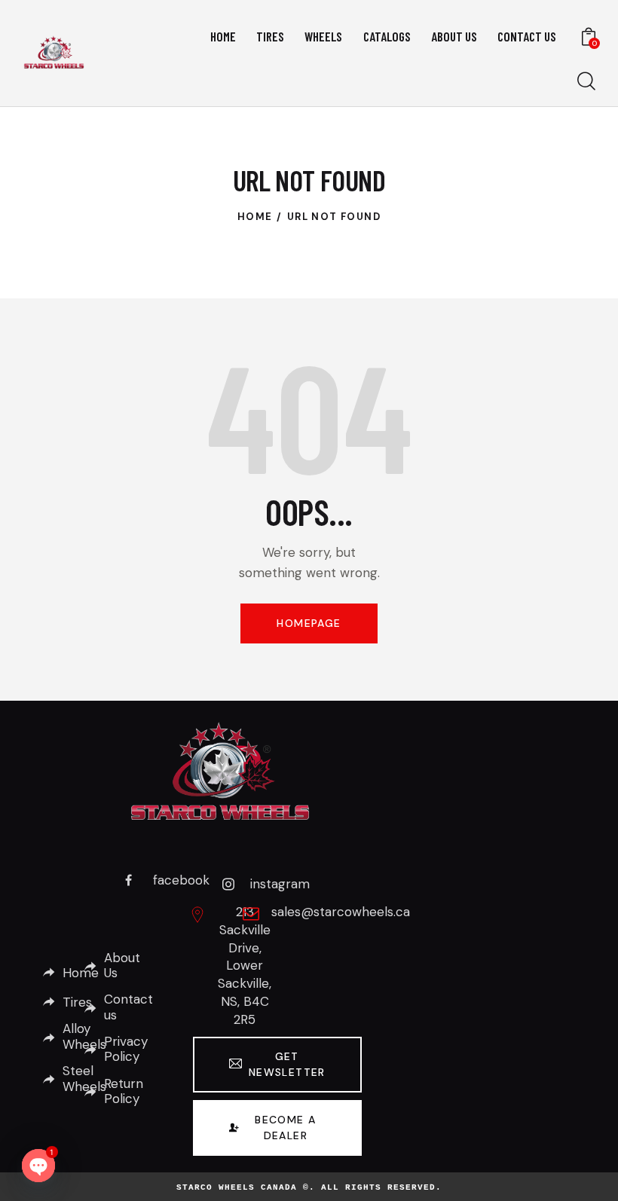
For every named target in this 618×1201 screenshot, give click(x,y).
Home (255, 216)
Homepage (309, 623)
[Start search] (586, 81)
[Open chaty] (38, 1165)
